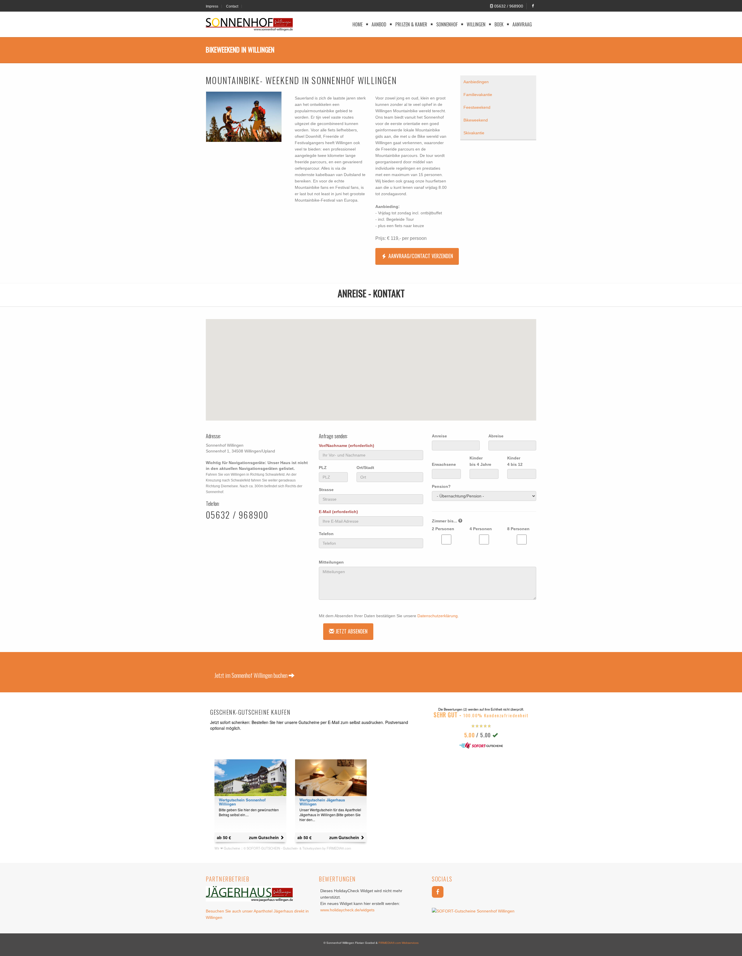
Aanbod (379, 24)
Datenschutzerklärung (437, 615)
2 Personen (443, 528)
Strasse (326, 489)
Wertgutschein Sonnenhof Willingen (242, 802)
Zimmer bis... (445, 521)
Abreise (495, 436)
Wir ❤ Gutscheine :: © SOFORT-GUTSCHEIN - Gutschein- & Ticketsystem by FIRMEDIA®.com (282, 848)
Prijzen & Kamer (411, 24)
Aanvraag (522, 24)
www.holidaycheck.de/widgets (347, 910)
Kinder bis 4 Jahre (480, 461)
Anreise (439, 436)
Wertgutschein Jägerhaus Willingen (322, 802)
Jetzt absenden (351, 631)
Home (357, 24)
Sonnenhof (447, 24)
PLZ (323, 467)
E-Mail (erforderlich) (338, 511)
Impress (212, 6)
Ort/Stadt (365, 467)
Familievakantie (477, 94)
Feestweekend (476, 107)
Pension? (441, 486)
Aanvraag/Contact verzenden (420, 256)
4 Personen (481, 528)
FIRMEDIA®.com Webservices (399, 942)
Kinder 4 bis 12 (515, 461)
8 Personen (518, 528)
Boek (498, 24)
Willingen (476, 24)
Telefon (326, 533)
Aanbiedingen (476, 81)
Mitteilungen (331, 562)
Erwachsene (444, 464)
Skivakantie (473, 133)
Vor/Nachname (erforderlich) (346, 445)
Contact (232, 6)
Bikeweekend (475, 120)
